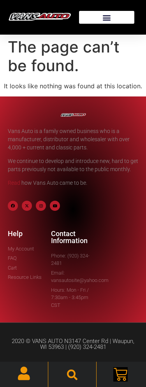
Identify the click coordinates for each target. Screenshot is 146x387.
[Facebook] (13, 206)
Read (14, 183)
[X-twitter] (27, 206)
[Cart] (120, 374)
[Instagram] (41, 206)
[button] (107, 17)
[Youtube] (55, 206)
